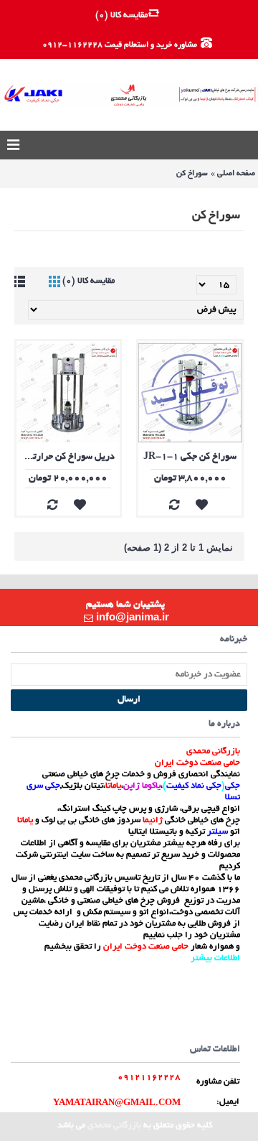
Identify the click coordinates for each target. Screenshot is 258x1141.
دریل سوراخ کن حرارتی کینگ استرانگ (65, 457)
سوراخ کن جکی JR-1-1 (189, 457)
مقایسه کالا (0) (88, 281)
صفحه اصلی (236, 173)
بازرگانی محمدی (114, 1125)
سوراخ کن (192, 173)
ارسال (129, 700)
